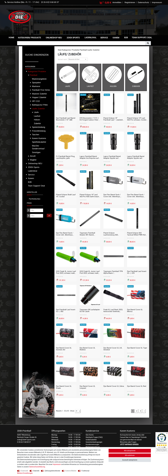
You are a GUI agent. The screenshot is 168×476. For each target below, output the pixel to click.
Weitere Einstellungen (25, 473)
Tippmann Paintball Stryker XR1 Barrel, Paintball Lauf (87, 234)
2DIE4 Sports (73, 37)
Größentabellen (91, 440)
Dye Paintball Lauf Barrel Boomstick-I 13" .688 (65, 119)
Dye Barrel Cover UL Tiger (137, 348)
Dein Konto (90, 435)
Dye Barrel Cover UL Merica (135, 310)
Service (104, 37)
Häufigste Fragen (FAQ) (94, 437)
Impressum (57, 464)
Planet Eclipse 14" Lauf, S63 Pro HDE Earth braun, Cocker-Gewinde (89, 195)
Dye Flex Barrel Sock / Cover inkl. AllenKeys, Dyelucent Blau (64, 234)
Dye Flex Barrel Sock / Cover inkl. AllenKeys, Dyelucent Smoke (112, 195)
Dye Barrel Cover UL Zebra (113, 386)
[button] (157, 37)
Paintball (83, 50)
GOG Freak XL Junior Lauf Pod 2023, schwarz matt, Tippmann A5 (66, 272)
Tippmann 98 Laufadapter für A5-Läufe (90, 310)
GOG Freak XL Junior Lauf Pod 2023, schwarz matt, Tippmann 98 (90, 272)
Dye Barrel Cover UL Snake (64, 387)
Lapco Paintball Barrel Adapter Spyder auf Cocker (135, 157)
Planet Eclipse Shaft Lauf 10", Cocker (66, 195)
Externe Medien (70, 471)
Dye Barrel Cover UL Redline (87, 349)
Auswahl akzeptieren (129, 460)
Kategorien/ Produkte (29, 37)
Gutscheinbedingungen (94, 442)
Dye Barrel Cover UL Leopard (87, 387)
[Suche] (148, 43)
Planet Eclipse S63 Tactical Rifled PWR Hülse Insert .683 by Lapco (137, 234)
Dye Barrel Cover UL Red (136, 386)
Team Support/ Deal (142, 37)
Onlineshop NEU (54, 37)
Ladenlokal (90, 37)
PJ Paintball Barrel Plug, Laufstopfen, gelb (65, 157)
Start (59, 50)
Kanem (116, 37)
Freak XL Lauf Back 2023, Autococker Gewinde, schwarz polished (113, 310)
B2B (126, 37)
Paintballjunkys (34, 199)
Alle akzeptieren (129, 451)
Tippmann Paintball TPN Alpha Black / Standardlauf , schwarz (113, 272)
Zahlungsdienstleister (52, 471)
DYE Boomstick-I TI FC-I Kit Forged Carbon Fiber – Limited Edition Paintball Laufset (90, 119)
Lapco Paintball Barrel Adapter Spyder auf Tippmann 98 (112, 157)
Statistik (36, 471)
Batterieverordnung (93, 447)
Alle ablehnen (130, 455)
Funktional (85, 471)
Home (11, 37)
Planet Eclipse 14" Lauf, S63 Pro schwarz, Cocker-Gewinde (137, 119)
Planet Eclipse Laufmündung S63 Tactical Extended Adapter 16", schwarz (113, 234)
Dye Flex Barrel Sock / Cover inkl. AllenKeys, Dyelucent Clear (135, 195)
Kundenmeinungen (92, 444)
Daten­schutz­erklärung (37, 467)
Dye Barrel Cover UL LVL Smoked (112, 349)
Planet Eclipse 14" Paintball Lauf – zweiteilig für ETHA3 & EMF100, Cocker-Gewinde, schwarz (113, 119)
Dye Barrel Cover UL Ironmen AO (64, 349)
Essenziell (24, 471)
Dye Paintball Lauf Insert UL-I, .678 (136, 272)
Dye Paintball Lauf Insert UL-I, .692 (65, 310)
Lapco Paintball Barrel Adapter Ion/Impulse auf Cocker (89, 157)
